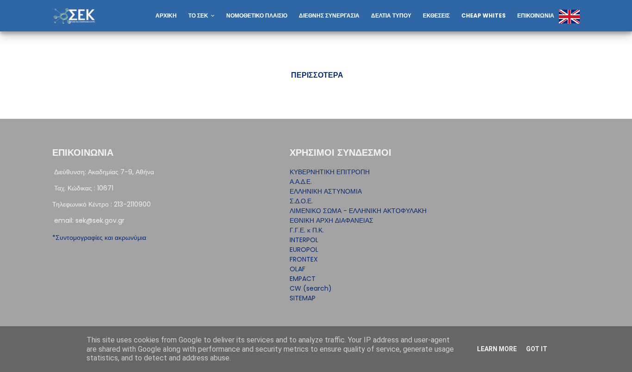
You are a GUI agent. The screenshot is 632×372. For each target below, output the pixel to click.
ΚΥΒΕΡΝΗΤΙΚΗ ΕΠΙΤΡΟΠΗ (330, 172)
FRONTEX (304, 259)
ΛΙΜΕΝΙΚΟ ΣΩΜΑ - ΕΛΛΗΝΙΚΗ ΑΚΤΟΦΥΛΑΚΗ (358, 210)
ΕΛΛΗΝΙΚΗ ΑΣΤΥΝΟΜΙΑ (326, 191)
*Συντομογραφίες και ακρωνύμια (99, 237)
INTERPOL (304, 239)
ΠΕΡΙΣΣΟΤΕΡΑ (317, 75)
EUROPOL (304, 249)
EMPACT (303, 278)
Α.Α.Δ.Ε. (301, 181)
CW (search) (311, 288)
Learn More (497, 349)
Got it (536, 349)
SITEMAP (303, 298)
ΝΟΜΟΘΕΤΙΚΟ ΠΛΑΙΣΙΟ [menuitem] (256, 15)
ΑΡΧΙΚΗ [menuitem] (166, 15)
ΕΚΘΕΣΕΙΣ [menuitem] (436, 15)
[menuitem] (563, 4)
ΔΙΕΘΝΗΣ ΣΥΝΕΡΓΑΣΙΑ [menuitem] (329, 15)
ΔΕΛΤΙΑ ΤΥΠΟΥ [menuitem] (391, 15)
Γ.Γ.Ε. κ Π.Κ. (307, 230)
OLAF (297, 269)
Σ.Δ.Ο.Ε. (301, 201)
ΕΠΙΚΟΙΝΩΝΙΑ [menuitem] (535, 15)
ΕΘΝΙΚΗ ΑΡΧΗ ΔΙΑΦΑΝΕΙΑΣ (331, 220)
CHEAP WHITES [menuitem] (483, 15)
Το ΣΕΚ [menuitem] (198, 15)
